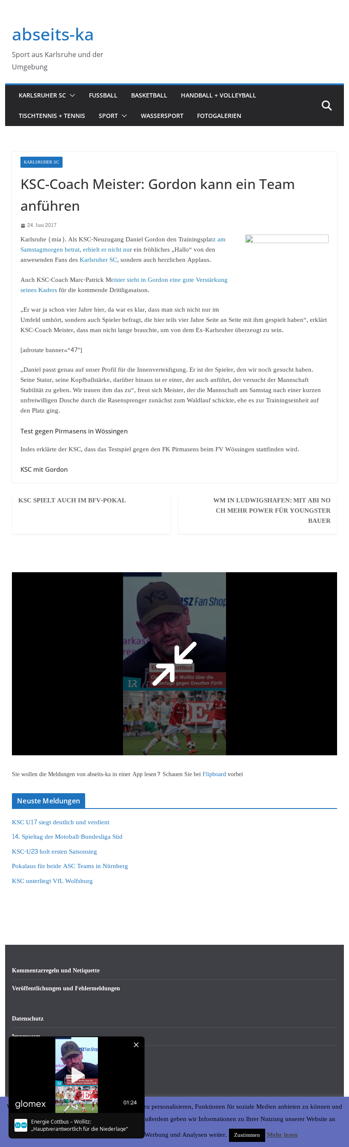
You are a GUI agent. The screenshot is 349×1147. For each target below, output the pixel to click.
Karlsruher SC (42, 95)
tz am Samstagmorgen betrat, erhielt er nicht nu (123, 244)
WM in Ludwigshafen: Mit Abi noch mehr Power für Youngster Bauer (272, 511)
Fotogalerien (219, 116)
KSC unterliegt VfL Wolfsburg (52, 881)
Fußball (103, 95)
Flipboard (215, 774)
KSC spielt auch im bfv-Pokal (72, 501)
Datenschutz (27, 1018)
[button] (70, 95)
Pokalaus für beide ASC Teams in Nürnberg (70, 866)
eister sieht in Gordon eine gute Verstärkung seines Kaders (124, 285)
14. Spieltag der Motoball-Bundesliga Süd (67, 837)
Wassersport (162, 116)
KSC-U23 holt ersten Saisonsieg (54, 851)
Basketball (149, 95)
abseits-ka (53, 34)
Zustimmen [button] (247, 1135)
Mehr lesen (282, 1135)
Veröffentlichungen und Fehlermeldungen (66, 988)
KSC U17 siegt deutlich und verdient (60, 822)
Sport (108, 116)
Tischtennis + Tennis (52, 116)
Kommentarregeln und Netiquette (56, 970)
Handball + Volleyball (218, 95)
